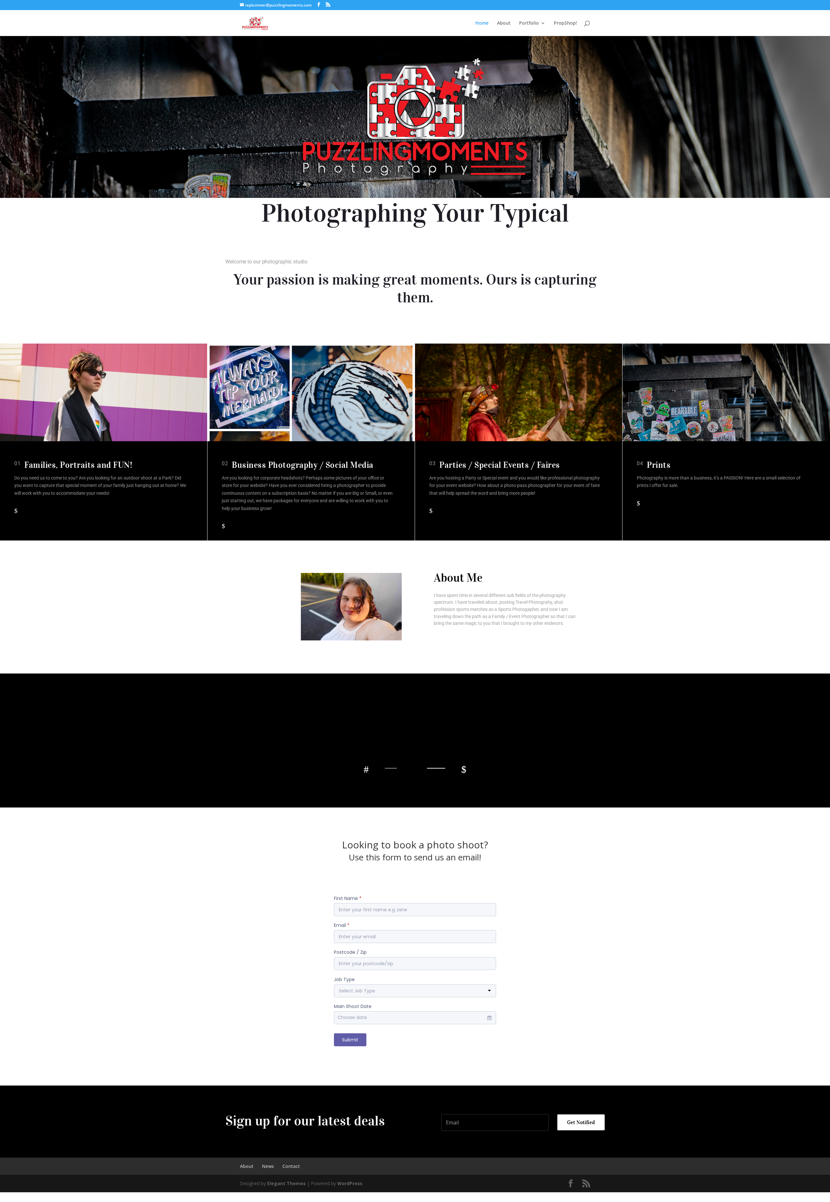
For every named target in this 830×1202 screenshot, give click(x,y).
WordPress (349, 1183)
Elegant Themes (286, 1183)
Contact (291, 1166)
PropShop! (565, 23)
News (268, 1166)
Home (482, 23)
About (504, 23)
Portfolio (529, 23)
